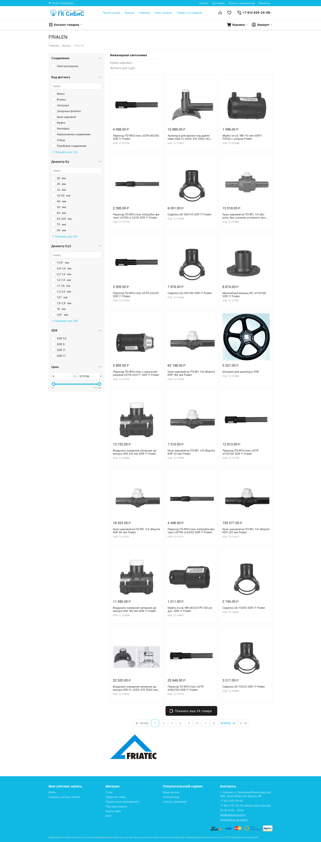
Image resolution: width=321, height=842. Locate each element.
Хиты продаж (163, 12)
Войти (52, 792)
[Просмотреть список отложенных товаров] (229, 12)
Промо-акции (111, 12)
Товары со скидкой (189, 12)
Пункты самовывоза (241, 3)
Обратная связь (116, 796)
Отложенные (171, 796)
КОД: (115, 143)
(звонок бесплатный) (245, 805)
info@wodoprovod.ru (233, 814)
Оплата (203, 3)
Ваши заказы (171, 792)
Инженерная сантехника (128, 55)
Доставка (218, 3)
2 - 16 (243, 723)
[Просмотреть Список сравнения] (220, 12)
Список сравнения (175, 801)
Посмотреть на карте (233, 819)
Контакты (265, 3)
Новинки (144, 12)
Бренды (130, 12)
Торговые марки (116, 806)
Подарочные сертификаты (122, 801)
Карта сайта (113, 811)
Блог (108, 815)
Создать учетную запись (64, 796)
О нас (109, 792)
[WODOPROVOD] (67, 12)
